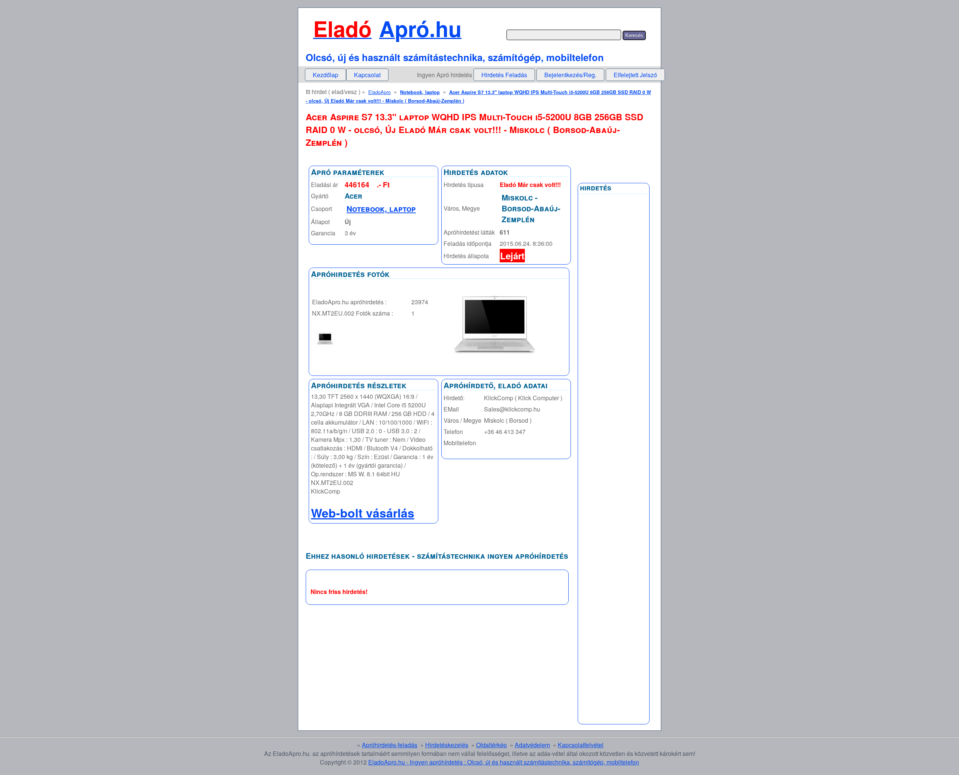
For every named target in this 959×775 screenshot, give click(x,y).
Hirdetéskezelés (446, 745)
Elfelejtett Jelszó (635, 74)
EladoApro (379, 92)
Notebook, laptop (420, 92)
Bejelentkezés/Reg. (570, 74)
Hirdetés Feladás (504, 74)
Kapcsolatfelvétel (580, 745)
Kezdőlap (325, 74)
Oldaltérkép (491, 745)
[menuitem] (325, 75)
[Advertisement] (614, 377)
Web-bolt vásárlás (362, 512)
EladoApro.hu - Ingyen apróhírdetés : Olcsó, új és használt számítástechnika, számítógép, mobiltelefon (503, 762)
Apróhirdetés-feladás (389, 745)
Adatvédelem (532, 745)
